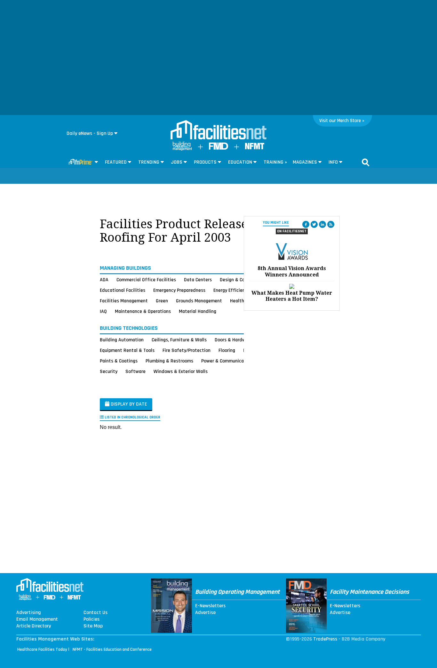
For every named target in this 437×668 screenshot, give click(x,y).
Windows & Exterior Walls (181, 371)
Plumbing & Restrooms (169, 361)
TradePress (325, 639)
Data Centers (198, 279)
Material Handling (197, 311)
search (365, 162)
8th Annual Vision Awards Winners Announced (292, 271)
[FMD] (218, 148)
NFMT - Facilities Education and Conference (112, 649)
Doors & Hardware (233, 340)
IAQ (103, 311)
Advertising (28, 612)
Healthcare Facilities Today (42, 649)
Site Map (93, 626)
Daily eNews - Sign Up (90, 133)
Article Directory (33, 626)
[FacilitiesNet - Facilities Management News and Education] (218, 130)
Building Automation (122, 340)
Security (108, 371)
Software (135, 371)
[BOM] (182, 149)
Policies (91, 619)
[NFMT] (254, 147)
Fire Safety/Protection (187, 350)
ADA (104, 279)
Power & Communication (226, 361)
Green (162, 301)
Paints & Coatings (119, 361)
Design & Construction (243, 279)
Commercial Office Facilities (146, 279)
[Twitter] (314, 224)
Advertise (205, 612)
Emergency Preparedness (179, 290)
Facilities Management (124, 301)
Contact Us (95, 612)
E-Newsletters (210, 606)
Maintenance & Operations (143, 311)
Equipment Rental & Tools (127, 350)
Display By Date (128, 404)
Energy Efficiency (231, 290)
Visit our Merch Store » (341, 121)
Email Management (37, 619)
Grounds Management (199, 301)
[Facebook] (305, 224)
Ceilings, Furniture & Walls (179, 340)
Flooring (227, 350)
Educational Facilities (122, 290)
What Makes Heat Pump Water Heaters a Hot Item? (291, 296)
